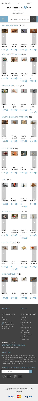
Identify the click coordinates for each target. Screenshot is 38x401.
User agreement (26, 328)
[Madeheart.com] (19, 8)
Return (23, 325)
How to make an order (28, 314)
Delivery (23, 320)
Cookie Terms (25, 339)
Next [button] (34, 37)
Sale (3, 317)
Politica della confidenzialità (25, 331)
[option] (14, 40)
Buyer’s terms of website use (26, 336)
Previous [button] (4, 37)
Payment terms (26, 322)
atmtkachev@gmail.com (13, 345)
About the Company (8, 314)
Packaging (24, 317)
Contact (4, 320)
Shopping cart (18, 13)
